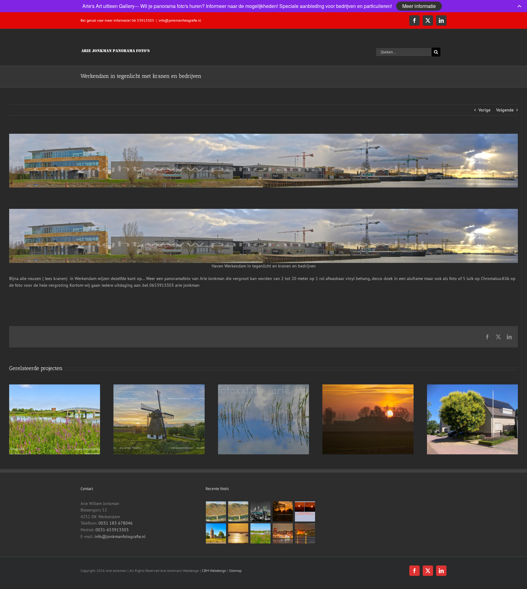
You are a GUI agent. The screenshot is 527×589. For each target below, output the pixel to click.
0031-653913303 (112, 530)
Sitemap (235, 570)
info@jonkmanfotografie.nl (180, 20)
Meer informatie (419, 5)
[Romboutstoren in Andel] (216, 533)
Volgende (505, 110)
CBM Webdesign (214, 570)
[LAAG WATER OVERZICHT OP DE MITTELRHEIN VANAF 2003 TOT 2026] (216, 511)
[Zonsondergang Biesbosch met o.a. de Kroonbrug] (282, 511)
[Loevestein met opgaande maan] (305, 533)
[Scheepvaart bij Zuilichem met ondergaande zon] (238, 533)
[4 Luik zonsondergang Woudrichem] (305, 511)
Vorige (484, 110)
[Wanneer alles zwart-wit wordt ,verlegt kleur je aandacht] (260, 511)
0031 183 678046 (116, 523)
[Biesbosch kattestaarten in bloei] (260, 533)
